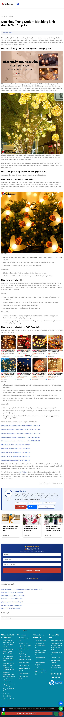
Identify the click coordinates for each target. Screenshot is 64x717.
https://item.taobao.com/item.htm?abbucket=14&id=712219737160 (20, 429)
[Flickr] (56, 677)
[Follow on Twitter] (54, 674)
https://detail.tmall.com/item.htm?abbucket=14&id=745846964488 (20, 437)
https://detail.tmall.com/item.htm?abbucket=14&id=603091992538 (20, 425)
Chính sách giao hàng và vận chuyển (40, 665)
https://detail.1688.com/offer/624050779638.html (15, 460)
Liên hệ (21, 641)
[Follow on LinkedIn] (60, 674)
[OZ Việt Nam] (7, 4)
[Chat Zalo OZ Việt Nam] (60, 703)
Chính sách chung (40, 640)
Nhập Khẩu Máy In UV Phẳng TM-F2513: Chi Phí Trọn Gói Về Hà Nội (21, 589)
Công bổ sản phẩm (24, 673)
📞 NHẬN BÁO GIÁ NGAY (32, 570)
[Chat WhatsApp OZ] (60, 708)
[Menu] (18, 4)
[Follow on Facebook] (51, 674)
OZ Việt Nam (23, 472)
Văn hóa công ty (24, 665)
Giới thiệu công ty (24, 638)
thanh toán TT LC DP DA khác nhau (11, 599)
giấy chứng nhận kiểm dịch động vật (12, 602)
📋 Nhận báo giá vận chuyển (26, 713)
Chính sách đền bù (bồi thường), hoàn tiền (40, 672)
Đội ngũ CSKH (55, 657)
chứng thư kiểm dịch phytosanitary (11, 605)
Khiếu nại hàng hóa (57, 640)
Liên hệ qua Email (8, 699)
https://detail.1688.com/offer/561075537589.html (15, 452)
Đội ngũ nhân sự (24, 662)
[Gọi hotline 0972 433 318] (60, 714)
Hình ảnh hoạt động (25, 659)
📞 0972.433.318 (20, 506)
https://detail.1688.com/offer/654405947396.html (15, 456)
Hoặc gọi (32, 578)
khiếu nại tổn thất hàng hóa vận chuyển (12, 595)
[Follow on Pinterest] (57, 674)
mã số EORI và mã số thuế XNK (10, 608)
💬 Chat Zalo (32, 506)
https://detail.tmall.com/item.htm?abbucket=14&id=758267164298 (20, 441)
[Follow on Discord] (59, 677)
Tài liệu (11, 16)
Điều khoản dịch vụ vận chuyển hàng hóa (40, 652)
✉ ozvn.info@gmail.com (46, 507)
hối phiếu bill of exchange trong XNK (12, 592)
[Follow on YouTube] (53, 677)
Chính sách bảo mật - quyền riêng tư (40, 645)
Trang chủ (4, 16)
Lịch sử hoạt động (24, 656)
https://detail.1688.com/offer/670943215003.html (15, 448)
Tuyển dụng (22, 654)
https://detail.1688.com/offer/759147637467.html (15, 444)
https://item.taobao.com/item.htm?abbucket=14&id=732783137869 (20, 433)
